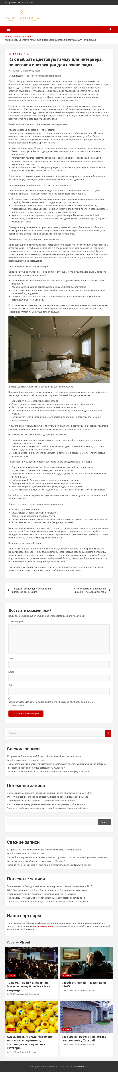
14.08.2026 (12, 994)
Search (108, 733)
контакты (82, 1066)
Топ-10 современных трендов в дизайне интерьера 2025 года (89, 590)
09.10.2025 (13, 71)
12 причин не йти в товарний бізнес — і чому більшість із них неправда (44, 756)
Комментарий (16, 621)
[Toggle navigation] (9, 29)
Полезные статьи (19, 54)
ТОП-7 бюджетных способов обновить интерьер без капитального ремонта (47, 796)
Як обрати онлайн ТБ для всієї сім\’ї (26, 760)
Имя (11, 658)
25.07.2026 (67, 990)
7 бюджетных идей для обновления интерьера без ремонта (31, 590)
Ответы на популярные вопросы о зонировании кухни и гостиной (41, 800)
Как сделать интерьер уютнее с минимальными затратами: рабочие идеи (46, 804)
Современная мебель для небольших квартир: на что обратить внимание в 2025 (49, 793)
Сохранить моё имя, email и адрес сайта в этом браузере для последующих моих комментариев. (51, 704)
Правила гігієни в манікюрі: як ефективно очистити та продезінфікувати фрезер (49, 771)
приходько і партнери (42, 926)
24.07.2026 (12, 1052)
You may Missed (18, 942)
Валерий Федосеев (31, 71)
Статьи (11, 975)
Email (12, 671)
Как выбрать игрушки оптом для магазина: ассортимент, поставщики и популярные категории (57, 764)
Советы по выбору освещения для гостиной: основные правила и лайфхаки (47, 808)
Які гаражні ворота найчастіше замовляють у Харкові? (36, 767)
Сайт (11, 685)
